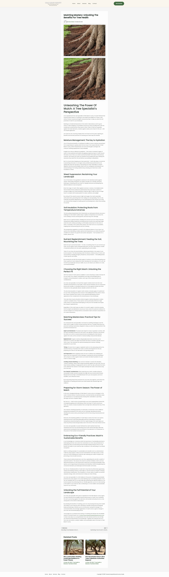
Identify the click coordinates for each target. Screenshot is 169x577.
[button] (119, 3)
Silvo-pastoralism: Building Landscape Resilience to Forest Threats (72, 558)
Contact (94, 3)
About (78, 3)
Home (73, 3)
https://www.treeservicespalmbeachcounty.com (92, 515)
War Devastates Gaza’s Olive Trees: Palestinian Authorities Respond (95, 558)
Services (84, 3)
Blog (89, 3)
